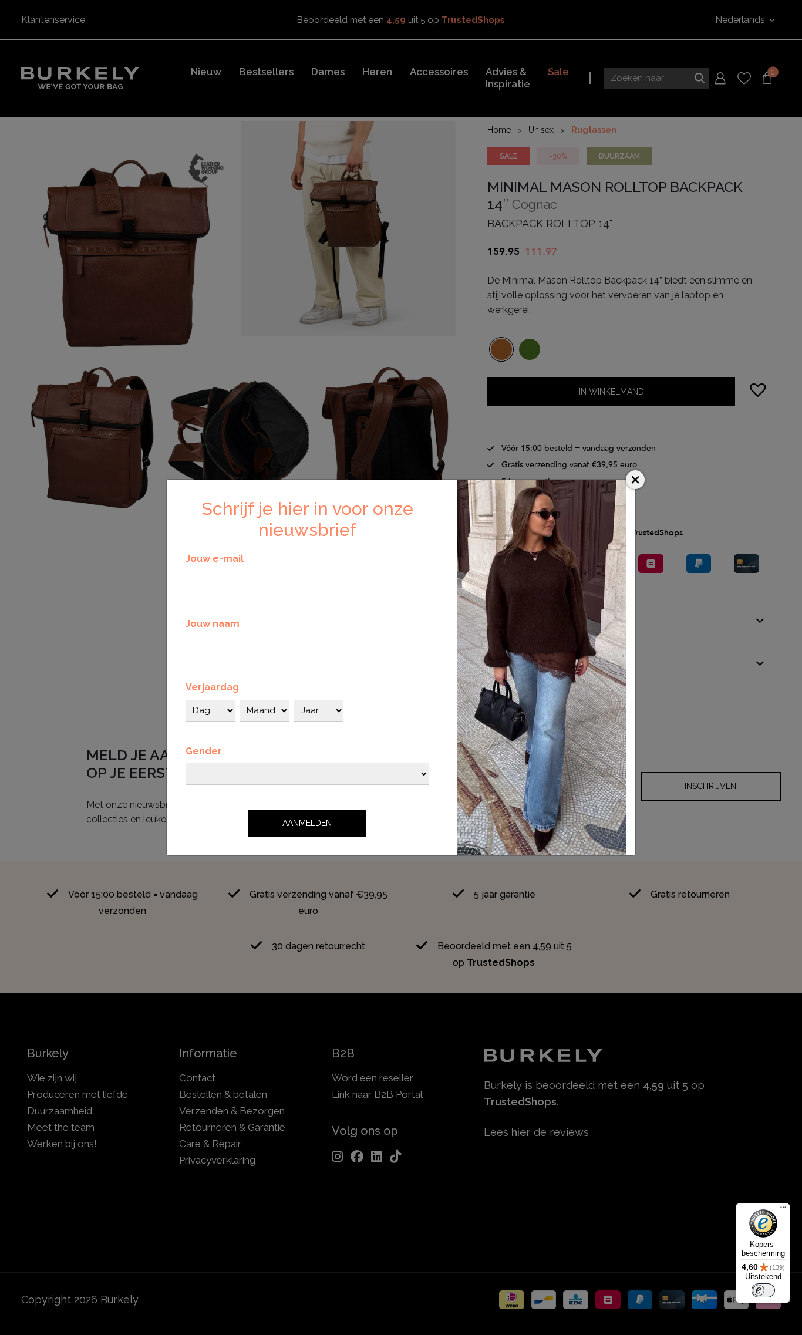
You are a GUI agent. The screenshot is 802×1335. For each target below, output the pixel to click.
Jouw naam (213, 623)
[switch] (763, 1290)
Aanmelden (307, 823)
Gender (204, 751)
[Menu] (783, 1210)
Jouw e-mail (215, 558)
